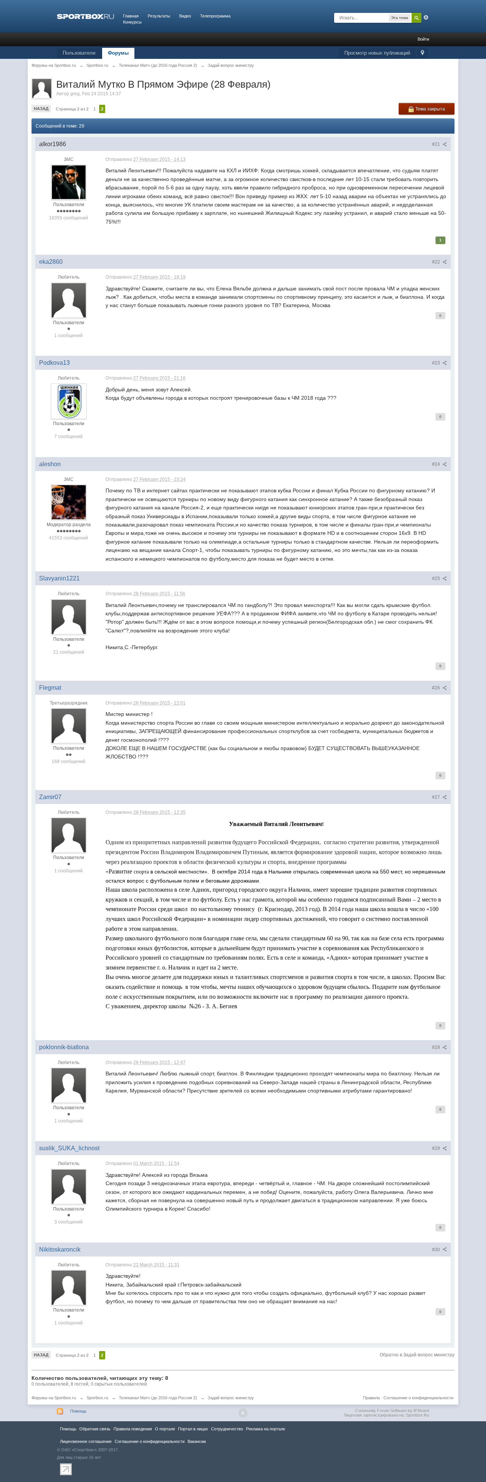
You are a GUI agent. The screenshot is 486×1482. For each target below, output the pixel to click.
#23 (436, 363)
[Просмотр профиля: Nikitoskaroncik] (69, 1287)
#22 (436, 262)
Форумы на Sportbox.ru (54, 1397)
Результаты (159, 16)
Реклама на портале (265, 1429)
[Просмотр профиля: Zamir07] (69, 835)
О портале (165, 1429)
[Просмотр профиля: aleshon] (69, 502)
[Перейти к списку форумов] (85, 16)
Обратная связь (94, 1429)
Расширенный (426, 17)
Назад (41, 108)
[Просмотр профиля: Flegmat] (69, 725)
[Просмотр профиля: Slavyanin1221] (69, 616)
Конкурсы (132, 22)
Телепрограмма (215, 16)
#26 (436, 688)
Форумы (118, 53)
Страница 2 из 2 (72, 109)
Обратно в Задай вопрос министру (417, 1354)
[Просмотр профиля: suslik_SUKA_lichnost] (69, 1186)
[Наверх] (243, 1412)
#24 (436, 464)
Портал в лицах (193, 1429)
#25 (436, 578)
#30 (436, 1249)
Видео (185, 16)
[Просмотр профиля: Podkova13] (69, 401)
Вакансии (197, 1441)
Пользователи (79, 53)
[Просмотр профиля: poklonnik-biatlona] (69, 1085)
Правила (371, 1397)
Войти (423, 39)
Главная (131, 16)
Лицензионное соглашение (86, 1441)
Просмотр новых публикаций (377, 53)
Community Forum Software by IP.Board (392, 1410)
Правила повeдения (133, 1429)
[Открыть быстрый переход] (422, 53)
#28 (436, 1047)
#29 (436, 1148)
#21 (436, 144)
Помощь (78, 1411)
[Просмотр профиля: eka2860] (69, 300)
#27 (436, 797)
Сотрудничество (227, 1429)
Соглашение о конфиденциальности (418, 1397)
